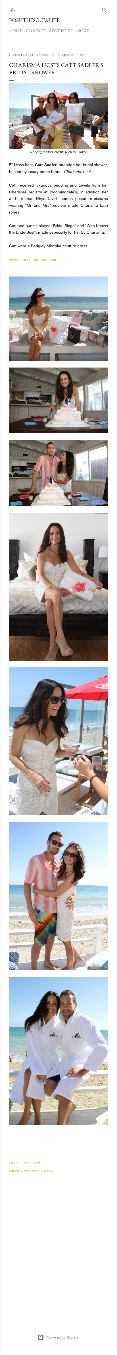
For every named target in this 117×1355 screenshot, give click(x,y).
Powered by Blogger (63, 1337)
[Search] (104, 8)
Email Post (32, 1163)
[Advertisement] (58, 1247)
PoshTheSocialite (34, 20)
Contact (36, 30)
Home (16, 30)
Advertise (61, 30)
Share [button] (13, 1163)
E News (47, 1171)
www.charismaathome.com (33, 259)
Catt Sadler (30, 1171)
